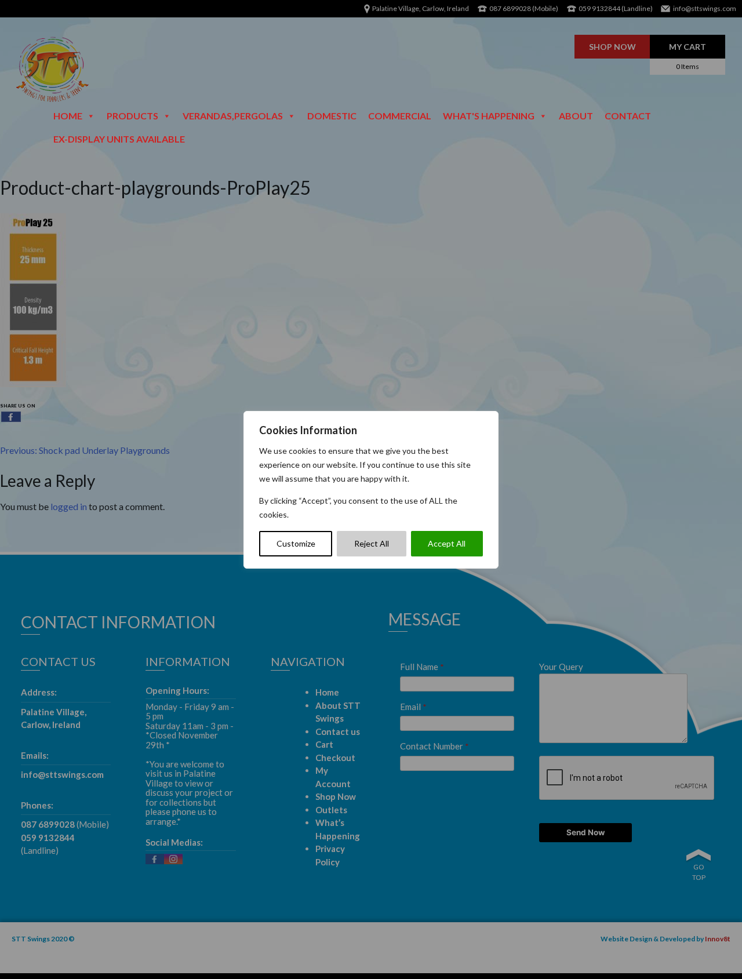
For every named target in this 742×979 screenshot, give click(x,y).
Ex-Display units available (119, 138)
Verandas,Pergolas (233, 115)
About (576, 115)
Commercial (399, 115)
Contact (628, 115)
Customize (296, 543)
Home (67, 115)
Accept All (446, 543)
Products (132, 115)
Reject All (371, 543)
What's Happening (488, 115)
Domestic (332, 115)
